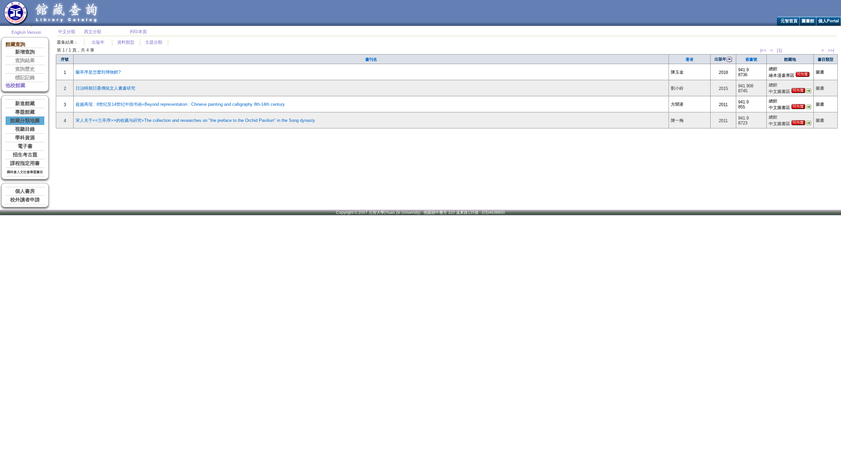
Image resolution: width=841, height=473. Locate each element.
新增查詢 (25, 52)
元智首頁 (789, 20)
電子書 (25, 146)
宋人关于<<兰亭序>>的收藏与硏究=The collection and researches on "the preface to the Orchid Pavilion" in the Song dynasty (195, 120)
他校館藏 (15, 85)
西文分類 (92, 31)
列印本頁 (138, 31)
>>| (831, 50)
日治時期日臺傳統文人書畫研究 (105, 88)
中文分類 (66, 31)
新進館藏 (25, 103)
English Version (26, 32)
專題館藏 (25, 112)
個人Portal (828, 20)
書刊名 (371, 59)
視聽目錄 (25, 129)
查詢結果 (25, 60)
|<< (763, 50)
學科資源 (25, 137)
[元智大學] (16, 24)
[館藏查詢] (67, 24)
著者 (689, 59)
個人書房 (25, 191)
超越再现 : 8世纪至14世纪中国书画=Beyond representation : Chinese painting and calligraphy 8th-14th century (180, 104)
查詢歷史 (25, 69)
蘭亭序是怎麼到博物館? (98, 72)
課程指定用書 (25, 163)
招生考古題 (25, 154)
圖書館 (808, 20)
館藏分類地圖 (25, 120)
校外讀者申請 (25, 199)
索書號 (751, 59)
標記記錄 (25, 77)
